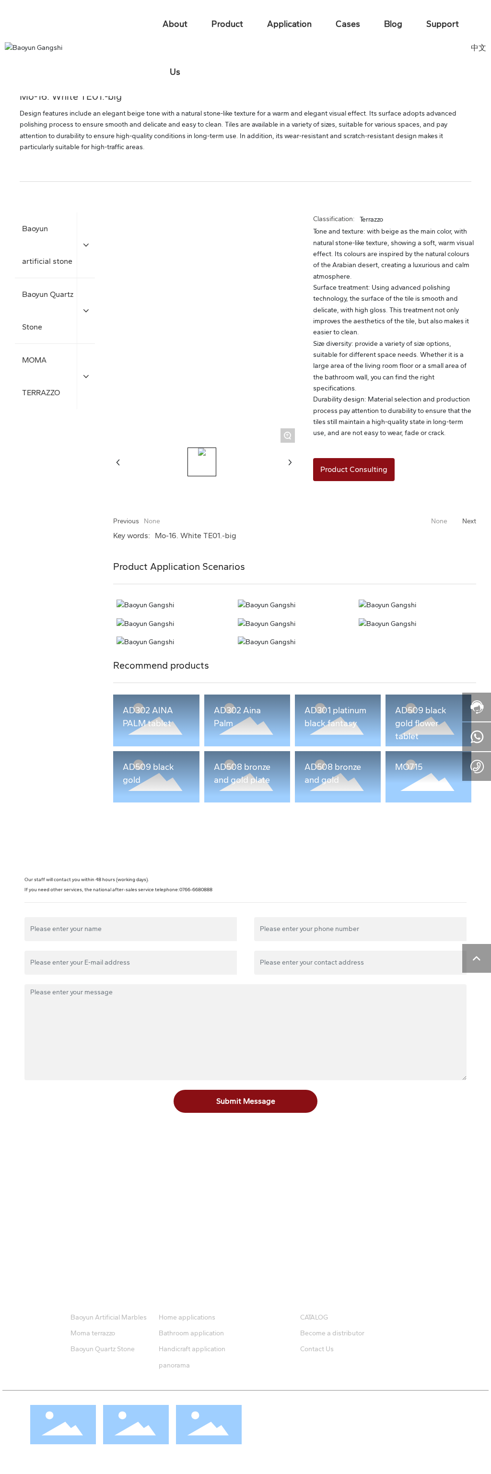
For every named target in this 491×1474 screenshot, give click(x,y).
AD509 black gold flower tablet (420, 723)
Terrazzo (371, 219)
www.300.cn (347, 1422)
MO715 (408, 767)
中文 (478, 47)
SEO (320, 1422)
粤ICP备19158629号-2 (279, 1433)
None (152, 521)
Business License (286, 1422)
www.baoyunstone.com (90, 1233)
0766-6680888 (195, 889)
